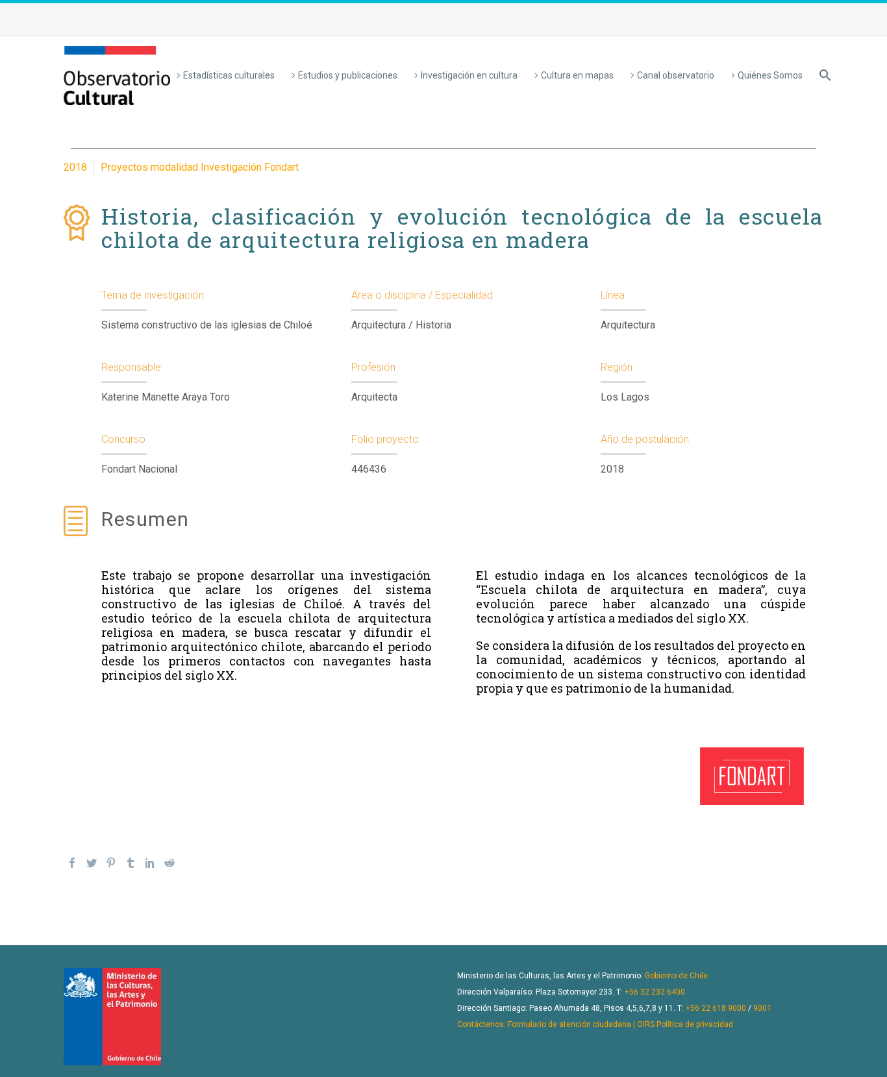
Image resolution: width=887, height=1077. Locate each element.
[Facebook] (72, 863)
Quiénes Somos (770, 75)
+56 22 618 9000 (716, 1008)
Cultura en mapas (577, 75)
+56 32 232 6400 (655, 992)
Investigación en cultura (469, 75)
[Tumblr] (130, 863)
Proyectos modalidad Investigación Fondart (200, 167)
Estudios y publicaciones (347, 75)
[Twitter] (91, 863)
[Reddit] (169, 863)
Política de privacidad (694, 1024)
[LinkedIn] (150, 863)
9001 (762, 1008)
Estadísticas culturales (229, 75)
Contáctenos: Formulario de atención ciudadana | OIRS (556, 1024)
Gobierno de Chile (676, 975)
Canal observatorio (675, 75)
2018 (75, 167)
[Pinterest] (111, 863)
